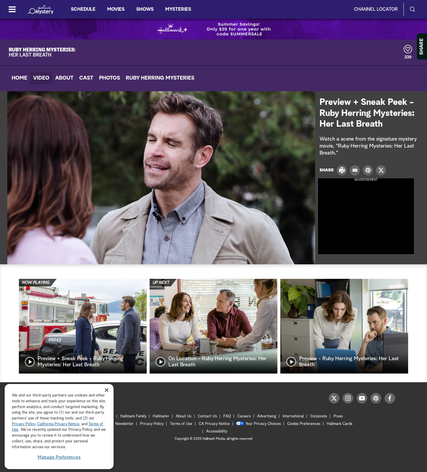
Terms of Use (181, 424)
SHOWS (145, 9)
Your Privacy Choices (263, 424)
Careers (244, 416)
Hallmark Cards (339, 424)
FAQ (227, 416)
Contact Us (207, 416)
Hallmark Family (133, 416)
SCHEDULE (83, 9)
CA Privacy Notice (214, 424)
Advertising (266, 416)
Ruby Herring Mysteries (160, 78)
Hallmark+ (161, 416)
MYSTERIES (178, 9)
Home (19, 78)
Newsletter (124, 424)
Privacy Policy (152, 424)
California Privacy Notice (58, 424)
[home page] (40, 9)
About (64, 78)
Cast (86, 78)
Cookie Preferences (303, 424)
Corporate (318, 416)
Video (41, 78)
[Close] (106, 390)
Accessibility (216, 431)
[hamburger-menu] (12, 9)
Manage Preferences (59, 457)
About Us (183, 416)
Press (338, 416)
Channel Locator (376, 9)
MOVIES (116, 9)
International (293, 416)
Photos (109, 78)
